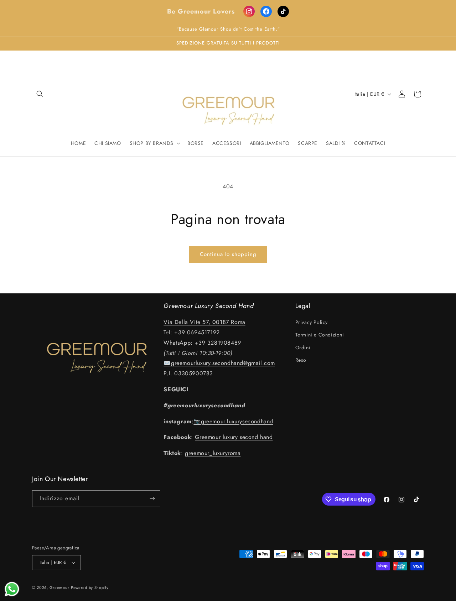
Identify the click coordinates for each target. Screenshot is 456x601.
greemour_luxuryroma (212, 453)
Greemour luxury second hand (234, 437)
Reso (300, 360)
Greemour (59, 587)
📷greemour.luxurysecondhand (233, 421)
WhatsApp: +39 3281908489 (202, 343)
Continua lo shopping (228, 254)
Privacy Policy (311, 322)
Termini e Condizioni (319, 334)
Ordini (303, 347)
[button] (40, 94)
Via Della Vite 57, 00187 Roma (204, 322)
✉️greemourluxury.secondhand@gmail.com (219, 363)
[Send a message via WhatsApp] (12, 589)
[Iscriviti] (152, 498)
